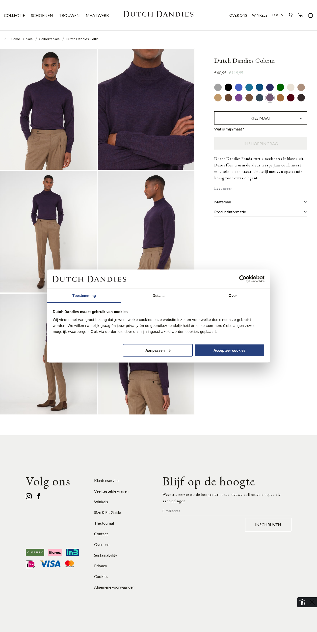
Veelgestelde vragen (111, 491)
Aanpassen (155, 350)
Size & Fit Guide (107, 512)
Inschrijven (268, 524)
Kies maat (260, 118)
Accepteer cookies (229, 350)
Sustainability (105, 555)
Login (277, 15)
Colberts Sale (49, 39)
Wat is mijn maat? (229, 129)
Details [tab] (159, 295)
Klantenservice (106, 480)
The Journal (104, 523)
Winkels (101, 501)
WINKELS (259, 15)
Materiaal (222, 201)
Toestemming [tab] (84, 295)
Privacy (100, 565)
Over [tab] (233, 295)
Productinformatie (230, 211)
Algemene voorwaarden (114, 587)
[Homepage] (158, 15)
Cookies (101, 576)
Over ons (101, 544)
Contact (101, 533)
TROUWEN (69, 15)
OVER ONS (238, 15)
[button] (290, 15)
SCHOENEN (42, 15)
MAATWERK (97, 15)
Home (16, 39)
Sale (29, 39)
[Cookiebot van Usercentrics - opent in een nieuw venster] (242, 279)
